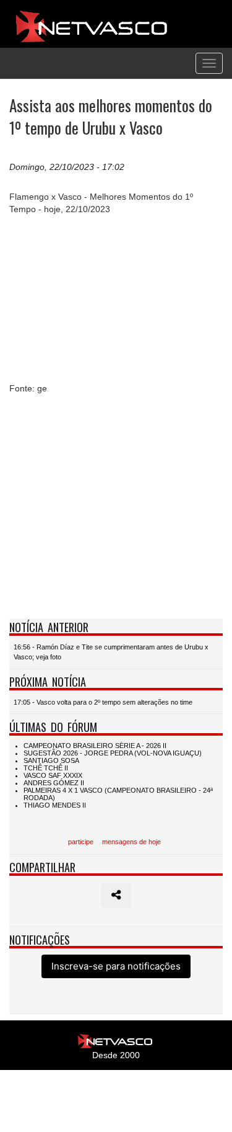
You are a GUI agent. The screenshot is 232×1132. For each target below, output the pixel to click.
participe (80, 841)
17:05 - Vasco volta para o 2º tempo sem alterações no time (103, 702)
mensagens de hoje (131, 841)
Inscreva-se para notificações (116, 966)
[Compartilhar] (116, 895)
